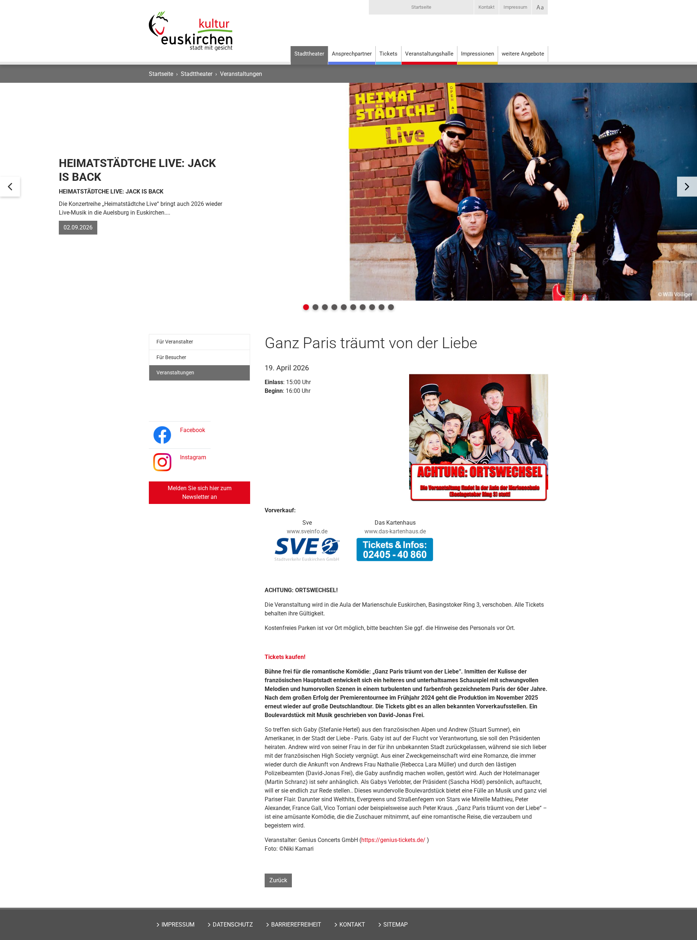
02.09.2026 (78, 227)
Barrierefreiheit (296, 924)
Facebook (192, 430)
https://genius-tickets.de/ (393, 840)
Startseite (421, 7)
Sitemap (395, 924)
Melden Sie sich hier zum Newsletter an (200, 492)
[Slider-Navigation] (10, 187)
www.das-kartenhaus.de (395, 531)
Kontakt (486, 7)
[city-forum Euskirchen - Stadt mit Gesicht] (190, 38)
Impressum (515, 7)
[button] (306, 307)
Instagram (193, 457)
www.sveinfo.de (307, 531)
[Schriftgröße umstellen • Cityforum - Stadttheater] (540, 7)
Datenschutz (233, 924)
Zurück (278, 880)
